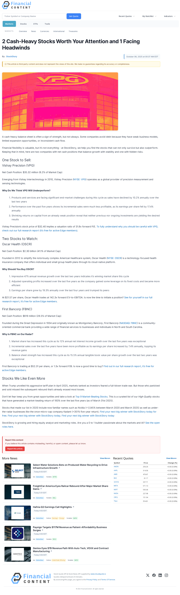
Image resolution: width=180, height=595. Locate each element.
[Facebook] (154, 578)
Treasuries (73, 31)
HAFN (75, 518)
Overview (23, 31)
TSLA (115, 501)
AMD (115, 474)
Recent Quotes (125, 16)
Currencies (44, 31)
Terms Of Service (108, 579)
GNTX (76, 560)
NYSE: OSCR (114, 258)
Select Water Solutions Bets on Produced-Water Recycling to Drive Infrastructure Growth (70, 466)
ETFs (35, 24)
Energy (62, 518)
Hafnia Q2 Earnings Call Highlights (53, 507)
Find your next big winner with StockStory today (34, 415)
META (116, 486)
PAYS (54, 539)
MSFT (116, 489)
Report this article (15, 449)
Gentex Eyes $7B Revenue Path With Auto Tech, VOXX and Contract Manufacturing (71, 550)
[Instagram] (166, 578)
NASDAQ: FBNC (128, 323)
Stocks (23, 24)
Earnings (55, 518)
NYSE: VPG (80, 179)
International (58, 31)
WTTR (54, 477)
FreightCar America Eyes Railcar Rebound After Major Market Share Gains (70, 487)
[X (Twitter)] (147, 578)
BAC (115, 478)
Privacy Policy (91, 579)
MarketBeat (39, 477)
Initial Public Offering (58, 560)
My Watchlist (148, 16)
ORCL (116, 497)
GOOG (116, 482)
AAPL (116, 470)
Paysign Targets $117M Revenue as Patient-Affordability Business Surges (70, 529)
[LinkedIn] (160, 578)
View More (104, 458)
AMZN (116, 466)
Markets (9, 24)
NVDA (116, 493)
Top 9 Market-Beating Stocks (91, 396)
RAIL (54, 498)
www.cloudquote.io (98, 574)
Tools (47, 24)
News (33, 31)
